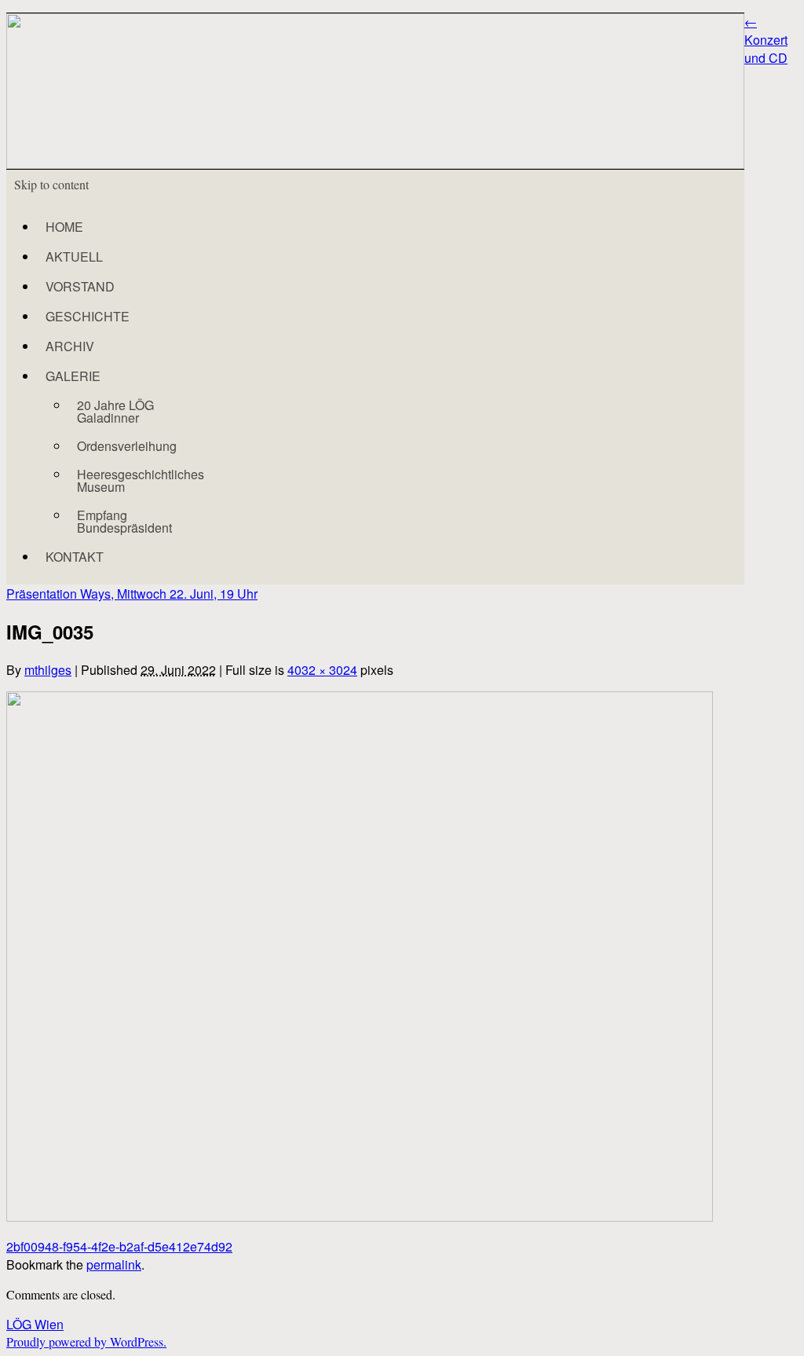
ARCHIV (70, 346)
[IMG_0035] (359, 1216)
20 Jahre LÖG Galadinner (115, 411)
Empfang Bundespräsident (124, 521)
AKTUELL (74, 256)
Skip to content (51, 184)
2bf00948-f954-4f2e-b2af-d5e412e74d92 (119, 1246)
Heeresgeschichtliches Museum (140, 480)
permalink (113, 1264)
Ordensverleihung (127, 446)
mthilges (47, 670)
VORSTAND (80, 286)
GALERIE (73, 376)
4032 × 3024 (322, 670)
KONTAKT (75, 557)
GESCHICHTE (88, 316)
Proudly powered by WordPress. (86, 1341)
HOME (64, 227)
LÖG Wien (35, 1324)
